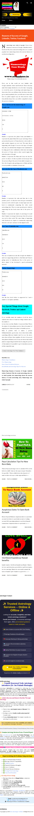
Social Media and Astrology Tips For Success (14, 366)
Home (3, 20)
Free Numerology (6, 362)
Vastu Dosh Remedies (10, 772)
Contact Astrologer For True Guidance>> (14, 350)
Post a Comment (12, 479)
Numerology (8, 14)
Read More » (28, 479)
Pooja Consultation (24, 14)
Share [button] (28, 384)
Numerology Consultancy (8, 360)
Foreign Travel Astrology (11, 771)
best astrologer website (16, 811)
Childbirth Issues (9, 763)
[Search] (27, 3)
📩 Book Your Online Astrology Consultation (17, 667)
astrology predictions (19, 790)
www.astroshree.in (27, 724)
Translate (12, 28)
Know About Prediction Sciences (10, 364)
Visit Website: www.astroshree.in (18, 800)
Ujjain (1, 795)
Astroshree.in (6, 735)
